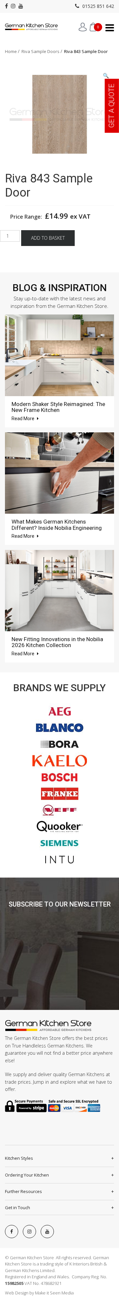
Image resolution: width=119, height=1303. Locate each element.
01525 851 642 (97, 6)
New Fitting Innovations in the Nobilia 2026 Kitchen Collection (57, 642)
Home (11, 51)
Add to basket (48, 238)
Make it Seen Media (54, 1293)
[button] (106, 75)
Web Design (16, 1293)
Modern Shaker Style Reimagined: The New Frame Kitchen (58, 407)
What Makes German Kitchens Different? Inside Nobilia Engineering (57, 524)
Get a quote (111, 106)
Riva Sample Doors (40, 51)
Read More (23, 418)
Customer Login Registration (82, 27)
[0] (93, 27)
